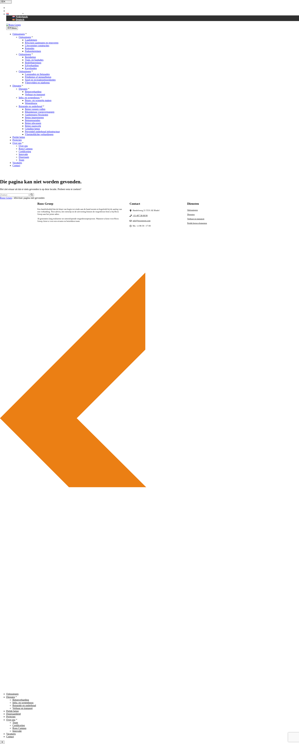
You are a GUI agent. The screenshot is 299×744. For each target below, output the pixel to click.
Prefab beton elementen (197, 223)
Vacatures (17, 162)
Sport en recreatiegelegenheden (40, 80)
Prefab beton (18, 137)
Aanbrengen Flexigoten (36, 114)
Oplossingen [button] (18, 34)
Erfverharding (32, 65)
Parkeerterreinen (33, 51)
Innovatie (23, 154)
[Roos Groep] (13, 25)
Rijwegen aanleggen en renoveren (41, 42)
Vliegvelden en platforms (37, 82)
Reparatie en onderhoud (24, 705)
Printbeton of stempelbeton (38, 77)
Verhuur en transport (35, 94)
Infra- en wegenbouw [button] (29, 97)
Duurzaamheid (13, 714)
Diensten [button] (16, 85)
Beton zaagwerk (33, 126)
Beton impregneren (34, 117)
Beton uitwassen (33, 123)
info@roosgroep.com (20, 11)
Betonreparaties (32, 120)
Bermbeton (30, 57)
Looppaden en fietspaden (37, 74)
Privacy (232, 261)
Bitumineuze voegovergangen (39, 112)
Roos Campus (26, 148)
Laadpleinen (31, 40)
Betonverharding (33, 91)
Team (21, 160)
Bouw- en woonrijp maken (38, 100)
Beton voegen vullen (35, 109)
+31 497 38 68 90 (140, 215)
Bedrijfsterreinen (33, 62)
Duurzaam (24, 157)
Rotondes (29, 48)
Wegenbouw (31, 103)
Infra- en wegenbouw (23, 702)
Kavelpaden (31, 68)
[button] (15, 14)
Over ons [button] (16, 143)
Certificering (25, 151)
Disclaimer (243, 261)
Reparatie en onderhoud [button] (30, 106)
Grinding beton (32, 128)
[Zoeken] (31, 195)
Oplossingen (192, 210)
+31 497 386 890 (17, 7)
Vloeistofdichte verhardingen (39, 134)
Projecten (17, 140)
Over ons (23, 146)
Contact (16, 165)
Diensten (191, 214)
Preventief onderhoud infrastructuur (42, 131)
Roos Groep (6, 198)
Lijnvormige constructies (37, 45)
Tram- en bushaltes (34, 60)
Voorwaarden (256, 261)
